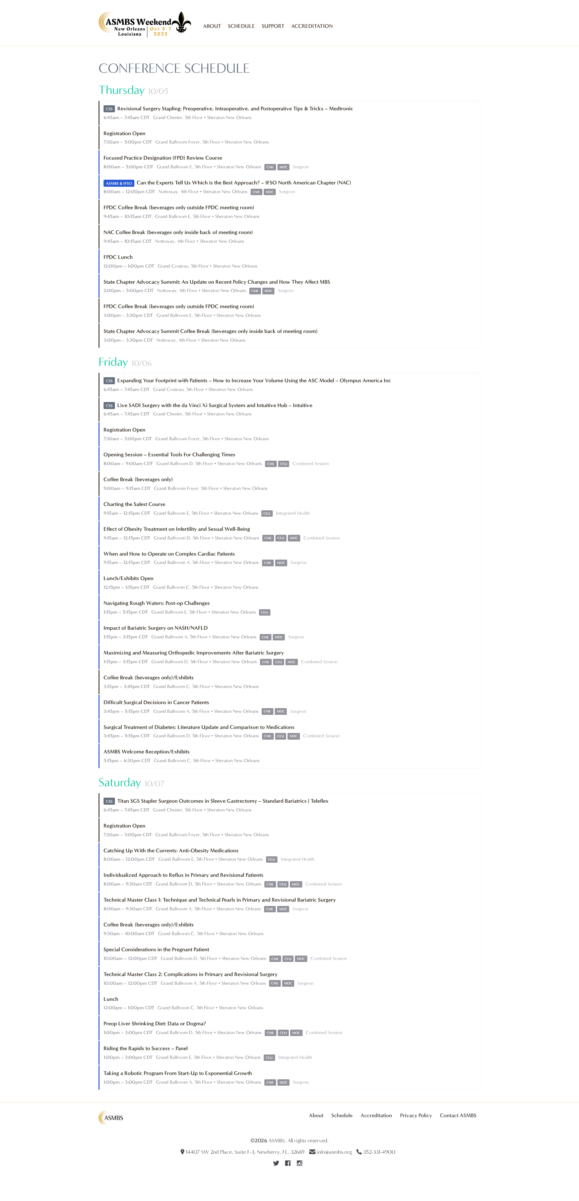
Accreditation (312, 26)
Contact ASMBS (458, 1115)
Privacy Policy (416, 1115)
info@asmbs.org (334, 1152)
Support (273, 26)
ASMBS (276, 1140)
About (212, 26)
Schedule (241, 26)
